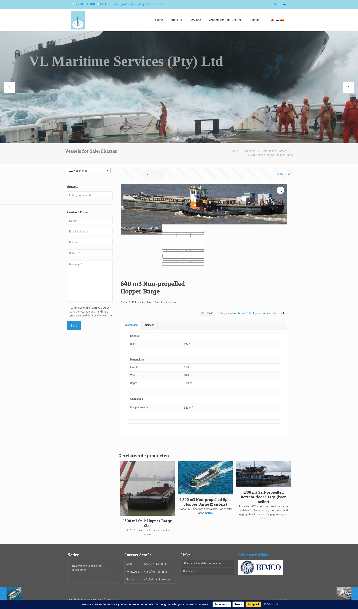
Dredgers (249, 151)
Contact (149, 325)
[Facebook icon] (280, 4)
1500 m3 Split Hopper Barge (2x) (147, 523)
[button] (280, 190)
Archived (239, 313)
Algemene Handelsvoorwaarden (202, 563)
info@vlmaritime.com (151, 4)
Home (234, 151)
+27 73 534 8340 (84, 4)
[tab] (131, 325)
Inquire (172, 302)
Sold (282, 313)
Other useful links (253, 554)
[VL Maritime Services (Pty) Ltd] (78, 20)
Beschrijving (131, 325)
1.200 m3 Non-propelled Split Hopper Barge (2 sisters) (205, 502)
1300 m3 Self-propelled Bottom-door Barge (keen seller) (263, 497)
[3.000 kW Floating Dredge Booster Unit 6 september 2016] (347, 594)
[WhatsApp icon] (275, 4)
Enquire (263, 518)
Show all (285, 174)
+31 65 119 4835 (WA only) (116, 4)
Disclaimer (189, 571)
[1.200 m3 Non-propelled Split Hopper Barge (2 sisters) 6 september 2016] (10, 594)
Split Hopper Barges (274, 151)
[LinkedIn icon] (284, 4)
